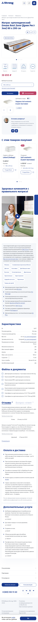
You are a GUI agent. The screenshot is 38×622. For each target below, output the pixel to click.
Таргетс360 (22, 613)
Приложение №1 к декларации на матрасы (17, 376)
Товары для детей (9, 283)
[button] (16, 59)
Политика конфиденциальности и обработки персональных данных (26, 603)
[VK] (26, 590)
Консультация (28, 584)
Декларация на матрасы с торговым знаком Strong (20, 373)
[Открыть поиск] (24, 3)
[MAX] (29, 590)
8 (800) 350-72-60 (10, 592)
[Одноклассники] (23, 590)
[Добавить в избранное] (34, 32)
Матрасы (6, 264)
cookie (13, 617)
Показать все (6, 441)
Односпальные (8, 275)
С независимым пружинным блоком (21, 264)
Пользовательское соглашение (7, 612)
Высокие (6, 272)
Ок (28, 618)
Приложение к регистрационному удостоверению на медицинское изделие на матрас (20, 389)
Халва (7, 479)
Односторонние (19, 275)
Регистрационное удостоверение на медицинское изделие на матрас (20, 384)
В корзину (10, 93)
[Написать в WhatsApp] (16, 130)
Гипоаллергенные (16, 272)
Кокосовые (14, 268)
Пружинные (20, 279)
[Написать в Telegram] (12, 130)
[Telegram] (33, 590)
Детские (6, 268)
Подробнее (8, 170)
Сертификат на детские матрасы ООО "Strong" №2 (20, 396)
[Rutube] (28, 593)
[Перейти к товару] (10, 161)
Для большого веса (25, 268)
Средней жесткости (9, 279)
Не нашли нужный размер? (8, 88)
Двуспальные (27, 272)
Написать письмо (10, 584)
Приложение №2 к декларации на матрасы (17, 380)
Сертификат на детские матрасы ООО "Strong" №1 (20, 393)
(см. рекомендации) (30, 336)
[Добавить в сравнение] (31, 32)
